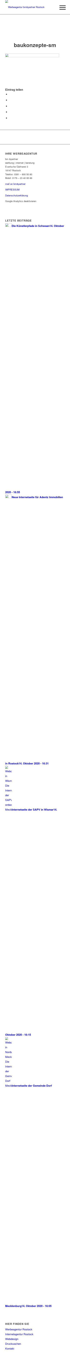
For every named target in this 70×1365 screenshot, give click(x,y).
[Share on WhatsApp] (10, 106)
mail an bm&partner (15, 184)
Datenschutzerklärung (16, 195)
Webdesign (11, 1339)
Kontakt (9, 1348)
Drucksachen (13, 1343)
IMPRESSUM (12, 189)
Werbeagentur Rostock (18, 1329)
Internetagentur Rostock (19, 1334)
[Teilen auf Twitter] (10, 100)
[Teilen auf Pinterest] (10, 112)
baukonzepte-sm (35, 45)
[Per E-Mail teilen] (10, 118)
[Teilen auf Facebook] (10, 94)
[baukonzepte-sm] (35, 31)
